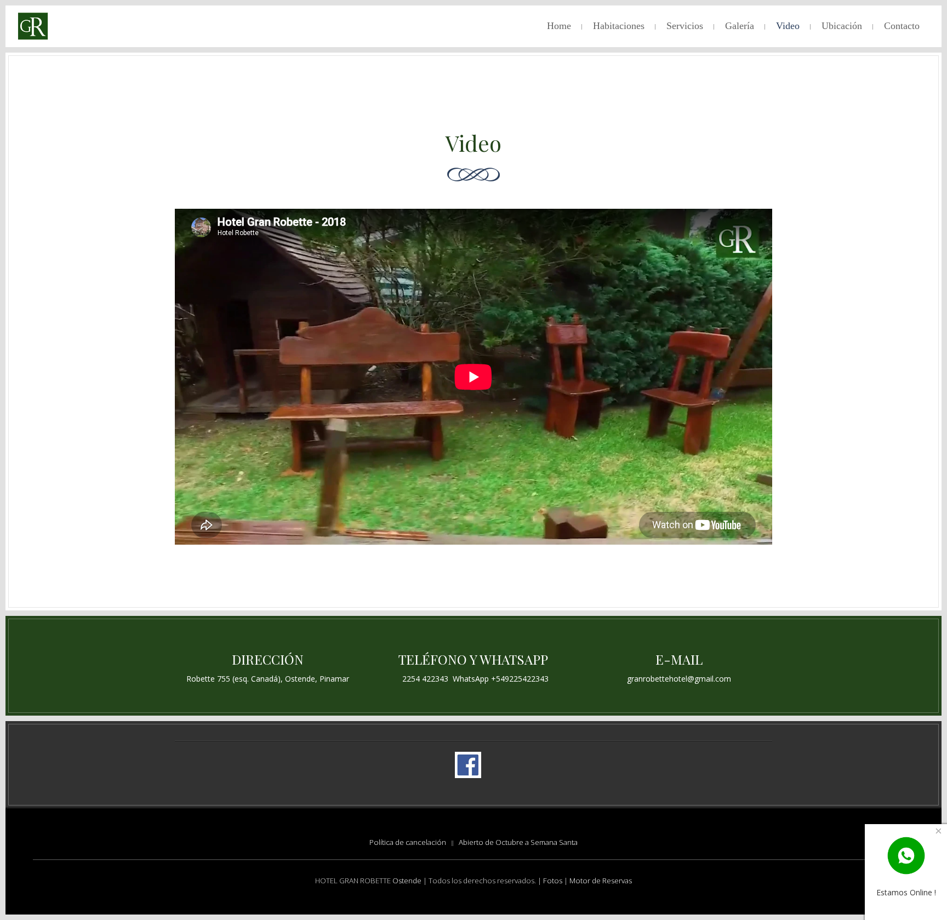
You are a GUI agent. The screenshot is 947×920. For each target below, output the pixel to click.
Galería (739, 25)
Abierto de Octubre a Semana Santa (518, 842)
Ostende (406, 880)
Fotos (553, 880)
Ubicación (842, 25)
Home (559, 25)
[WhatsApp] (906, 855)
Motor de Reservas (600, 880)
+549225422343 (520, 678)
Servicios (684, 25)
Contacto (902, 25)
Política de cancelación (407, 842)
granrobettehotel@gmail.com (679, 678)
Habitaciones (618, 25)
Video (788, 25)
